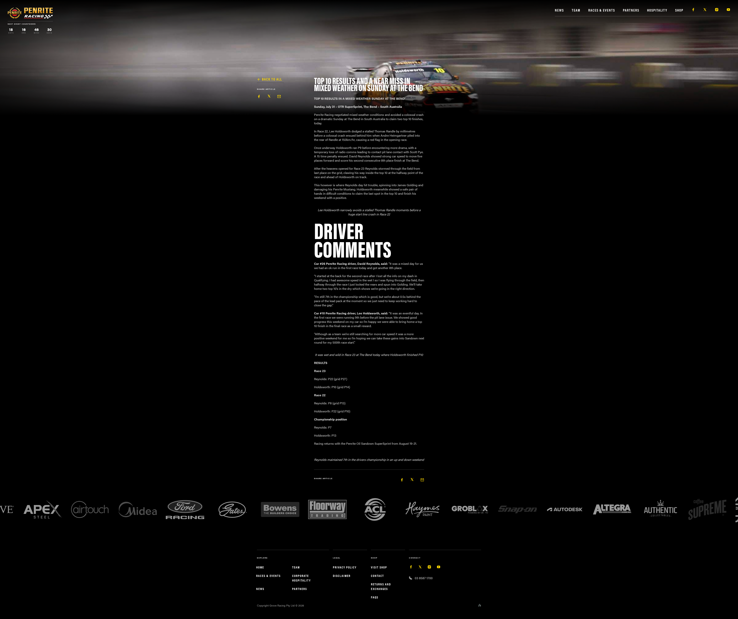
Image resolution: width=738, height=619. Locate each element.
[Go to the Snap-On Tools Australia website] (418, 509)
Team (576, 10)
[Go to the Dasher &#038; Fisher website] (655, 509)
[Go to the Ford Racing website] (86, 509)
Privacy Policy (345, 567)
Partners (631, 10)
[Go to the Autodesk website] (465, 509)
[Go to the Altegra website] (513, 509)
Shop (679, 10)
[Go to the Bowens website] (181, 509)
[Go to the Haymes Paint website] (323, 509)
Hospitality (657, 10)
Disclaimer (342, 575)
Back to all (272, 79)
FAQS (374, 597)
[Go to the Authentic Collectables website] (560, 509)
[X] (420, 567)
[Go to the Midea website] (38, 509)
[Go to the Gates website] (133, 509)
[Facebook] (411, 567)
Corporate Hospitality (301, 577)
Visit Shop (379, 567)
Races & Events (601, 10)
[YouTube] (438, 567)
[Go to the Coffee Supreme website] (608, 509)
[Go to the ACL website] (275, 509)
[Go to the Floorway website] (228, 509)
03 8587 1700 (424, 578)
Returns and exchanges (381, 586)
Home (260, 567)
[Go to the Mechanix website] (703, 509)
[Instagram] (429, 567)
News (559, 10)
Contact (377, 575)
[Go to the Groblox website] (371, 509)
